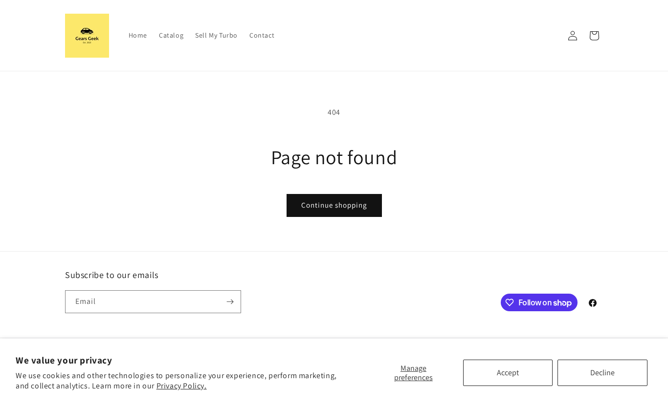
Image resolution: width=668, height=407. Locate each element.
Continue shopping (334, 205)
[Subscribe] (230, 301)
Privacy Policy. (181, 386)
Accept (508, 372)
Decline (602, 372)
